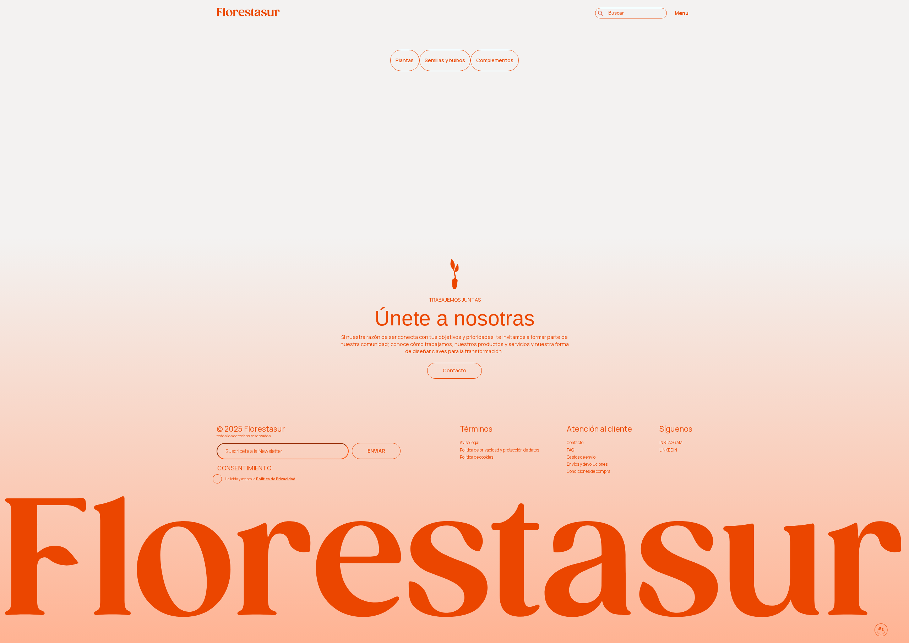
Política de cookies (476, 457)
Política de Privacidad (275, 478)
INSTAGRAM (670, 442)
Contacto (454, 370)
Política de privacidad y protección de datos (499, 450)
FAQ (570, 450)
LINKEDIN (668, 450)
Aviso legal (469, 442)
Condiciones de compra (588, 471)
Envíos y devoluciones (587, 464)
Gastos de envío (581, 457)
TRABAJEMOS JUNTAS (455, 299)
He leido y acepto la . (260, 478)
